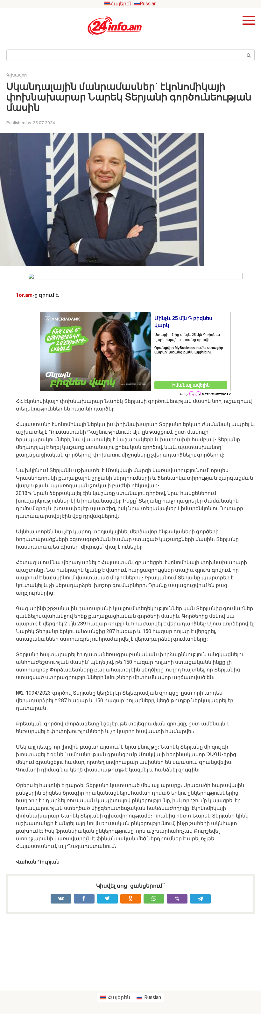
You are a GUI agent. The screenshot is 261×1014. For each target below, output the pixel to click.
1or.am (24, 295)
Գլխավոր (16, 75)
